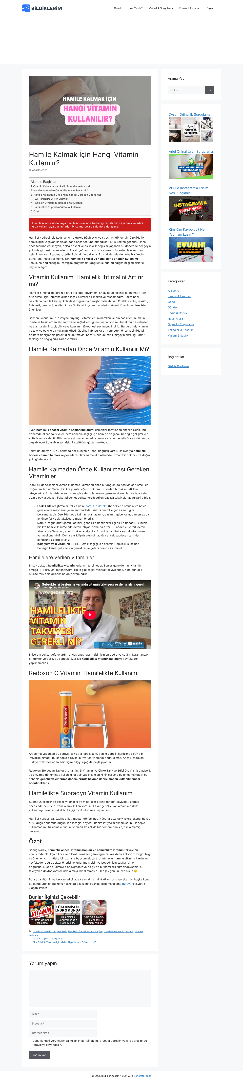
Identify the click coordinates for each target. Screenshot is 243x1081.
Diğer (210, 8)
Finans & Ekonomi (189, 8)
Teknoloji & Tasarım (181, 330)
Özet (36, 211)
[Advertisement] (121, 41)
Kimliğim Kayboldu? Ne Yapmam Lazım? (187, 232)
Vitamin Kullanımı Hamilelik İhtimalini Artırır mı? (61, 186)
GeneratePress (142, 1075)
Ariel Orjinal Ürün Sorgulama (191, 151)
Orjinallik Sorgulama (161, 8)
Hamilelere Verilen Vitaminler (54, 198)
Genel (117, 8)
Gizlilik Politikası (178, 366)
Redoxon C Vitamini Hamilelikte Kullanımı (58, 202)
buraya (126, 883)
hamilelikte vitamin (114, 931)
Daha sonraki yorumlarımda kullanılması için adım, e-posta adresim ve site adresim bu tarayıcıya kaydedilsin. (90, 1043)
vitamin (129, 931)
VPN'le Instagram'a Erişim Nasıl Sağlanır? (188, 190)
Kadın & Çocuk (177, 313)
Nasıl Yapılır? (135, 8)
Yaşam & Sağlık (178, 335)
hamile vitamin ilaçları (44, 931)
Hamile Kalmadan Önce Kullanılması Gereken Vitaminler (67, 194)
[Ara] (209, 90)
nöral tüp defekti (96, 506)
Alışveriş (173, 290)
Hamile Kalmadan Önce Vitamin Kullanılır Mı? (60, 190)
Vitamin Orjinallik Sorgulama (48, 938)
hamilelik (62, 931)
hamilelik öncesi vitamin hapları (85, 931)
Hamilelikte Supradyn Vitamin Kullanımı (57, 207)
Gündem (173, 307)
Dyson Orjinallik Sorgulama (189, 114)
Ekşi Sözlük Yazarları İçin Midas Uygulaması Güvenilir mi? (64, 942)
